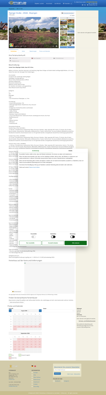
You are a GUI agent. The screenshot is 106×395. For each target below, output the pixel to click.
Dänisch (35, 366)
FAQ (35, 375)
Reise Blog (36, 386)
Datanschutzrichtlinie (34, 167)
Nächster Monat (40, 310)
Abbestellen (77, 374)
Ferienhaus (14, 51)
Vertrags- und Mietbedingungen (87, 321)
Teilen (73, 15)
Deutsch (32, 366)
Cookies (36, 384)
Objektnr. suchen (39, 3)
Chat (84, 5)
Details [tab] (70, 150)
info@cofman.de (93, 5)
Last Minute (57, 3)
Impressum (36, 382)
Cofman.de (11, 379)
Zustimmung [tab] (35, 150)
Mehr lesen (70, 374)
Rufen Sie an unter (86, 2)
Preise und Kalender (44, 51)
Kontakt (36, 372)
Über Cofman (37, 377)
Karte (23, 51)
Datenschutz (37, 379)
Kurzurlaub (49, 3)
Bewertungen (33, 51)
